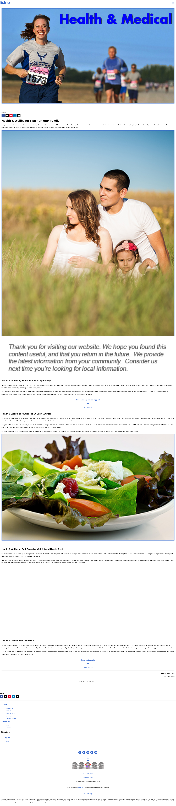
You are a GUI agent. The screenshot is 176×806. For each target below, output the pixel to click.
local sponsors (11, 713)
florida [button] (6, 741)
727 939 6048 (89, 773)
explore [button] (7, 738)
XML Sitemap (88, 793)
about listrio (10, 708)
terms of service (11, 718)
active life (88, 407)
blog (8, 725)
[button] (3, 115)
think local (10, 710)
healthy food (88, 667)
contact (9, 727)
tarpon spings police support (88, 400)
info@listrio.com (88, 777)
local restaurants (88, 660)
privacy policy (11, 716)
